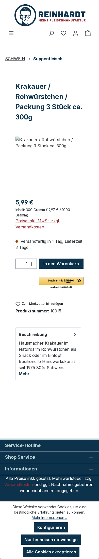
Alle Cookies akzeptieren (51, 551)
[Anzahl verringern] (20, 264)
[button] (61, 283)
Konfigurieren (51, 527)
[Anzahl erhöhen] (31, 264)
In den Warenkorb (61, 263)
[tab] (48, 353)
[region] (49, 165)
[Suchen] (51, 33)
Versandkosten (18, 484)
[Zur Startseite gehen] (49, 15)
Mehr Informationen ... (50, 517)
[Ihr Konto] (76, 33)
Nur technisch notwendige (51, 539)
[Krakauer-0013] (49, 165)
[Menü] (11, 33)
